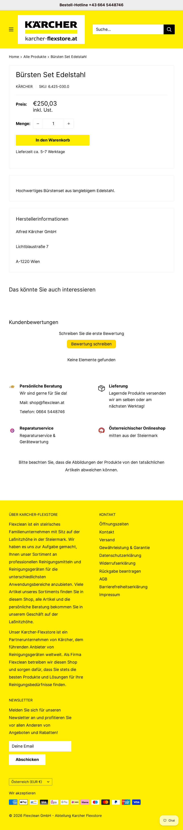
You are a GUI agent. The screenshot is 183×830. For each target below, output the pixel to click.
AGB (103, 579)
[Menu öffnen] (11, 29)
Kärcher (24, 86)
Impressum (109, 594)
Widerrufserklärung (117, 563)
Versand (107, 539)
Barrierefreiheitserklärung (123, 586)
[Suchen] (169, 29)
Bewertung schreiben (91, 344)
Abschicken (27, 759)
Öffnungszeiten (114, 524)
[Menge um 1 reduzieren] (38, 123)
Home (14, 56)
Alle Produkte (34, 56)
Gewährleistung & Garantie (124, 547)
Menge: (23, 123)
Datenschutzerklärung (120, 555)
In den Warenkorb (53, 140)
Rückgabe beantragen (120, 571)
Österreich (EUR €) (26, 782)
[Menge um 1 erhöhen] (68, 123)
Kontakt (106, 532)
